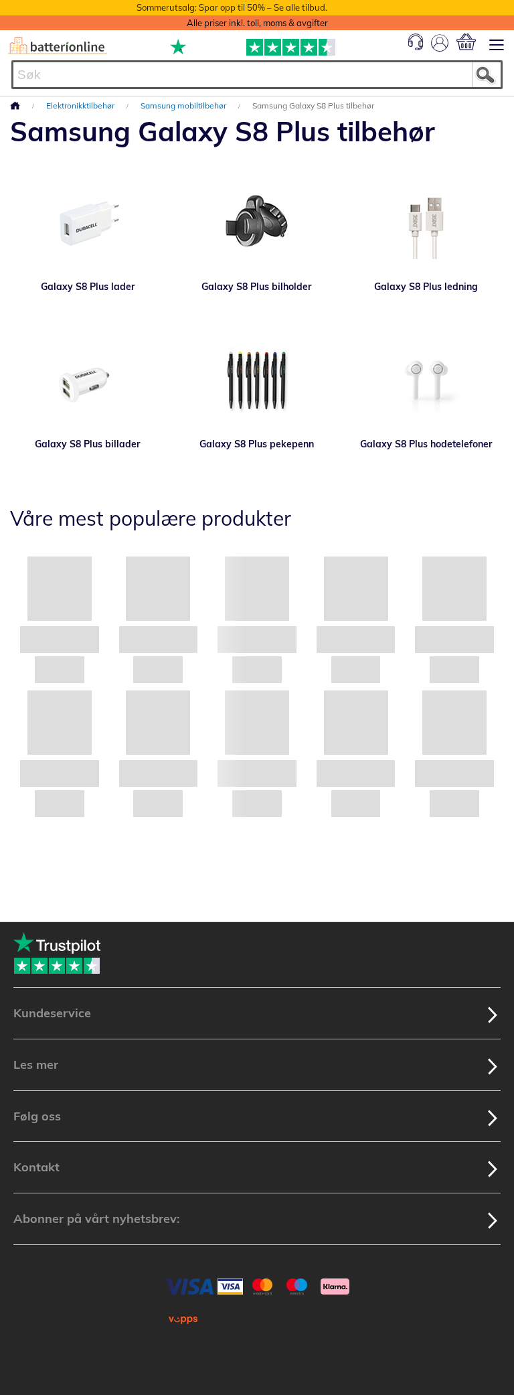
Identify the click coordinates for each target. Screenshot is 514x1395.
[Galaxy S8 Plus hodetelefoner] (426, 380)
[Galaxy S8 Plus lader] (88, 223)
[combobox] (257, 74)
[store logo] (57, 45)
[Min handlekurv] (466, 41)
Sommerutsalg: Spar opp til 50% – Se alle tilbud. (232, 7)
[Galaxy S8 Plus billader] (88, 380)
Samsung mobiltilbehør (184, 105)
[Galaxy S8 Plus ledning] (426, 223)
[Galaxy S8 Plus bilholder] (257, 223)
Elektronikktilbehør (81, 105)
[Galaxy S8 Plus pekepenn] (257, 380)
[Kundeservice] (415, 47)
